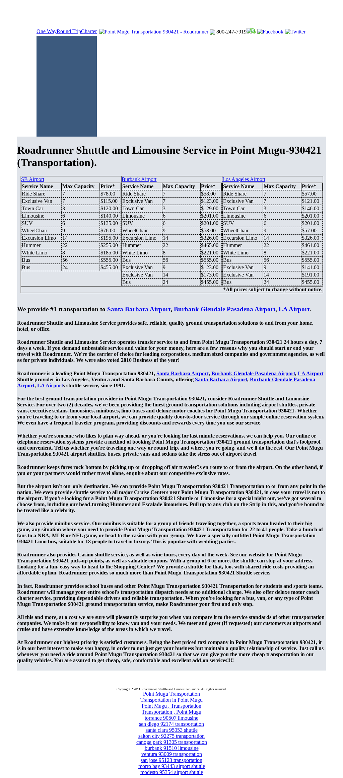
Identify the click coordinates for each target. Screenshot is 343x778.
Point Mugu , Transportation (171, 706)
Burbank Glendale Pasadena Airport (224, 309)
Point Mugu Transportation (171, 694)
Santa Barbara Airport (138, 309)
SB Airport (32, 179)
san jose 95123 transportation (171, 760)
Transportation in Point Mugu (171, 700)
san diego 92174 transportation (171, 724)
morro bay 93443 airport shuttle (171, 766)
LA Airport (294, 309)
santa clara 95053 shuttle (172, 730)
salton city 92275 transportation (171, 736)
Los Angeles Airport (243, 179)
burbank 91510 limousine (172, 748)
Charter (89, 31)
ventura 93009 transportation (171, 754)
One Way (47, 31)
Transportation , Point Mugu (171, 712)
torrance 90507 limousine (171, 718)
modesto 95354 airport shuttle (171, 772)
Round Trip (69, 31)
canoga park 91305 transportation (171, 742)
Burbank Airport (139, 179)
